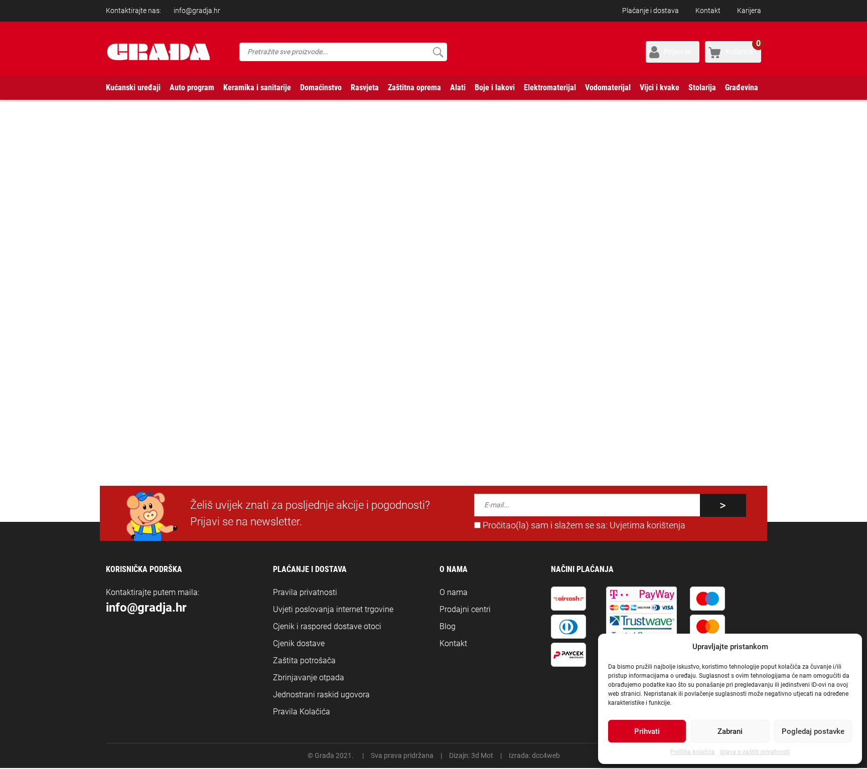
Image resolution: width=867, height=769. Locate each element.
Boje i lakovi (495, 87)
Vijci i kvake (659, 87)
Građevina (741, 87)
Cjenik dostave (299, 643)
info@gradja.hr (197, 11)
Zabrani (730, 731)
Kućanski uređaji (133, 87)
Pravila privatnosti (305, 592)
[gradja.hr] (158, 52)
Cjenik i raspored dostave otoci (327, 626)
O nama (454, 592)
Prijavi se (677, 52)
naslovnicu (319, 310)
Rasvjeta (365, 87)
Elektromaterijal (550, 87)
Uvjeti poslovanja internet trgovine (333, 609)
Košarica (743, 48)
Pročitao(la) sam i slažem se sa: (583, 525)
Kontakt (707, 11)
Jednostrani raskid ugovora (321, 694)
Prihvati (647, 731)
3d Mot (482, 755)
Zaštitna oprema (414, 87)
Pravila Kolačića (301, 711)
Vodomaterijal (608, 87)
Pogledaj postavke (813, 731)
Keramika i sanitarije (257, 87)
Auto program (192, 87)
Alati (458, 87)
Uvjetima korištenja (647, 525)
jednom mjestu (485, 310)
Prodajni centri (465, 609)
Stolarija (702, 87)
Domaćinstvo (321, 87)
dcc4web (546, 755)
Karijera (749, 11)
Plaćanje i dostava (650, 11)
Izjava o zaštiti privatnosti (755, 751)
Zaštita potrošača (304, 660)
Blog (448, 626)
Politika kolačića (692, 751)
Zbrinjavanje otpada (308, 677)
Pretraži (437, 52)
